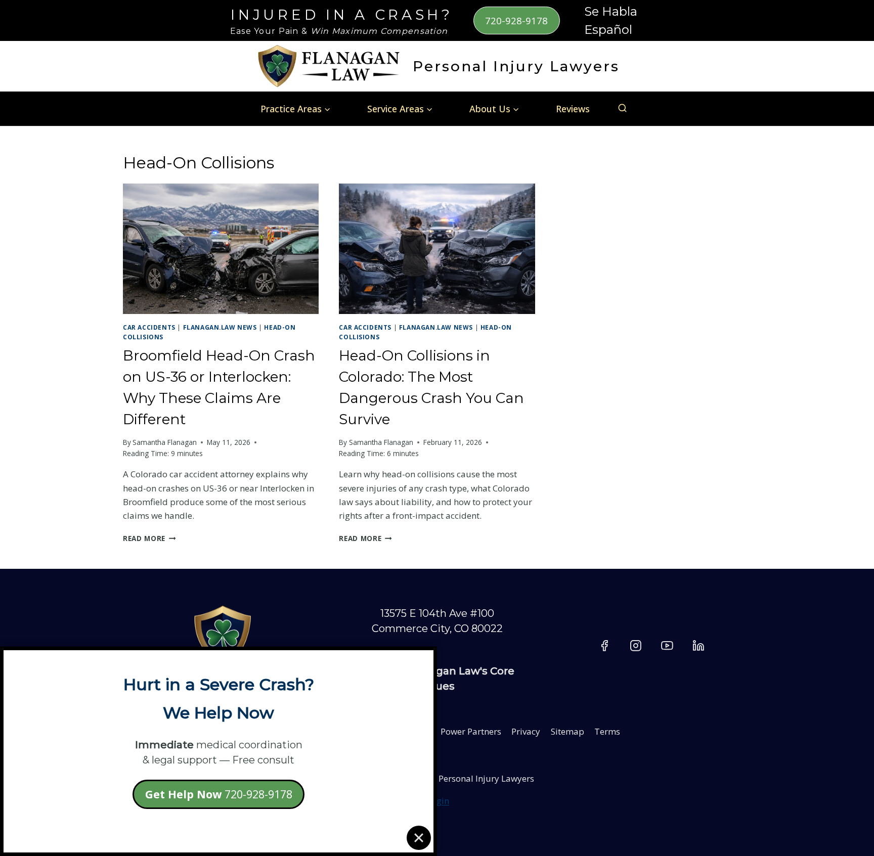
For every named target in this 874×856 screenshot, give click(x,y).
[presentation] (221, 249)
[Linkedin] (698, 646)
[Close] (419, 838)
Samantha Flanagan (165, 442)
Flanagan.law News (220, 327)
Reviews (573, 109)
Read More (149, 538)
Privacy (525, 731)
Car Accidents (149, 327)
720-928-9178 (516, 20)
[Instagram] (636, 646)
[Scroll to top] (844, 746)
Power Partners (471, 731)
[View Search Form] (622, 108)
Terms (607, 731)
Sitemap (567, 731)
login (439, 800)
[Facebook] (604, 646)
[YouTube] (667, 646)
